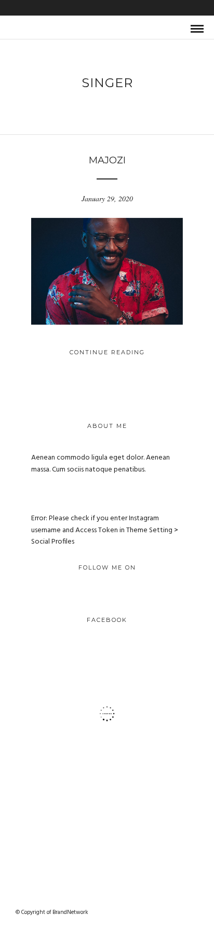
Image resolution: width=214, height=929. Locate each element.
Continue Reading (107, 352)
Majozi (107, 160)
